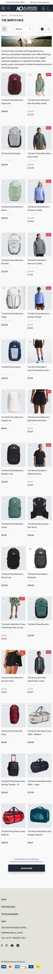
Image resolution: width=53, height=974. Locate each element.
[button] (38, 2)
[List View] (48, 29)
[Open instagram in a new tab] (6, 945)
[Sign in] (43, 8)
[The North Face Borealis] (40, 609)
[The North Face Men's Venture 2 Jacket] (40, 244)
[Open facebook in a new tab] (2, 945)
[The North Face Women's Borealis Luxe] (13, 455)
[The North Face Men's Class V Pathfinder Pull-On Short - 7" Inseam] (13, 609)
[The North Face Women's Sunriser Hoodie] (40, 298)
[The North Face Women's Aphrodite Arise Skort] (40, 401)
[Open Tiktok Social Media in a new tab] (18, 945)
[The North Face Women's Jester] (13, 508)
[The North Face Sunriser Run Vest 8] (40, 508)
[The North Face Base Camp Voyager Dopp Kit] (40, 816)
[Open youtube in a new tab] (12, 945)
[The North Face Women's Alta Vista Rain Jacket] (40, 84)
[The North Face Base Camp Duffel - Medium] (40, 715)
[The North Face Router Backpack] (40, 558)
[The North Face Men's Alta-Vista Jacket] (40, 138)
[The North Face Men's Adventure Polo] (40, 455)
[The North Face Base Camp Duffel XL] (13, 816)
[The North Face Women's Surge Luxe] (13, 84)
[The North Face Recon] (13, 351)
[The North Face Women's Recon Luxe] (13, 558)
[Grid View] (42, 29)
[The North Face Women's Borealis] (13, 244)
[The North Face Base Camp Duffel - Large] (40, 765)
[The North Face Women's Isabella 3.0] (13, 401)
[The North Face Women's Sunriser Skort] (13, 662)
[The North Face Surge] (13, 138)
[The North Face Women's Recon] (13, 191)
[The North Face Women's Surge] (13, 298)
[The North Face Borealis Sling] (13, 715)
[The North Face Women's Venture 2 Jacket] (40, 191)
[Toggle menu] (3, 8)
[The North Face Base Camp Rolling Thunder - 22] (13, 765)
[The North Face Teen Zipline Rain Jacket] (40, 662)
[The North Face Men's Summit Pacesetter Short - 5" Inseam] (40, 351)
